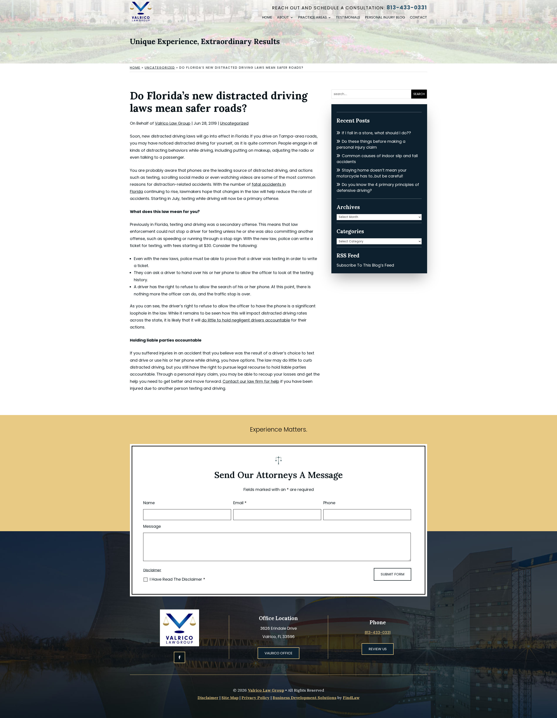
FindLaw (351, 697)
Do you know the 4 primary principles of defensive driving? (378, 187)
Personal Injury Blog (385, 18)
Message (152, 526)
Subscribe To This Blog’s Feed (365, 265)
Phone (329, 502)
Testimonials (348, 18)
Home (267, 18)
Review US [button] (378, 649)
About (283, 18)
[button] (552, 686)
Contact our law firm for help (251, 381)
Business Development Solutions (304, 697)
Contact (418, 18)
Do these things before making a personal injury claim (371, 144)
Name (149, 502)
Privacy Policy (256, 697)
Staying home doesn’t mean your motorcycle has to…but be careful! (372, 173)
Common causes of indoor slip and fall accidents (377, 158)
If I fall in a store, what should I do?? (376, 133)
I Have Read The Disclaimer (177, 579)
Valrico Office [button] (278, 653)
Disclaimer (152, 570)
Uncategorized (234, 123)
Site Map (229, 697)
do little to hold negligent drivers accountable (245, 320)
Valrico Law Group (172, 123)
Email (240, 502)
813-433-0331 (407, 7)
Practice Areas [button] (312, 18)
